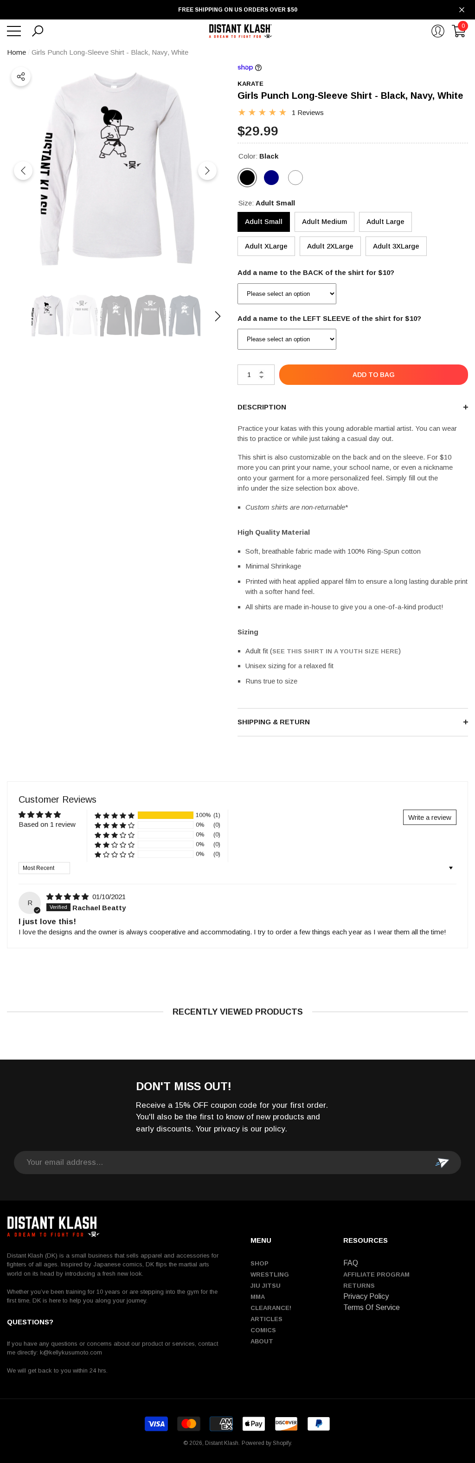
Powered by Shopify (266, 1443)
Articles (266, 1319)
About (261, 1341)
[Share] (21, 76)
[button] (38, 31)
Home (16, 52)
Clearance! (270, 1307)
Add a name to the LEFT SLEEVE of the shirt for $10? (329, 318)
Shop (259, 1263)
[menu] (14, 31)
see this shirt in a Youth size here (335, 651)
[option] (115, 171)
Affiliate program (376, 1274)
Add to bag (374, 374)
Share (21, 76)
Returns (359, 1285)
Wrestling (269, 1274)
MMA (257, 1296)
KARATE (250, 83)
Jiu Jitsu (265, 1285)
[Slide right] (207, 170)
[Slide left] (23, 170)
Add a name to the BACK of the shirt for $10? (316, 272)
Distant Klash (221, 1443)
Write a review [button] (429, 817)
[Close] (462, 10)
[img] (68, 897)
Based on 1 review (47, 824)
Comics (263, 1330)
